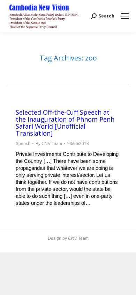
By (49, 143)
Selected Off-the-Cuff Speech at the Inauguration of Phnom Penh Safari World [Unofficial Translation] (65, 123)
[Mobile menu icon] (125, 16)
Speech (23, 143)
